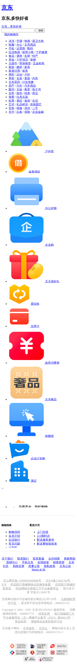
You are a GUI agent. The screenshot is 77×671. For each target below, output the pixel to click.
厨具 (25, 70)
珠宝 (35, 93)
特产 (35, 55)
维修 (19, 108)
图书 (11, 89)
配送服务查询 (45, 539)
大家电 (13, 547)
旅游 (27, 100)
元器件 (13, 63)
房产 (11, 85)
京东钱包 (29, 628)
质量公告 (34, 566)
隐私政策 (49, 566)
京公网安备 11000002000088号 (22, 580)
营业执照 (21, 621)
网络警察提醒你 (38, 646)
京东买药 (14, 82)
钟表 (27, 93)
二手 (35, 108)
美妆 (11, 59)
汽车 (19, 85)
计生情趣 (28, 82)
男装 (11, 78)
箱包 (19, 93)
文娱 (19, 89)
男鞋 (11, 74)
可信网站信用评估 (18, 646)
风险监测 (18, 566)
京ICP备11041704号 (58, 580)
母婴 (11, 96)
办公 (19, 44)
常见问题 (14, 543)
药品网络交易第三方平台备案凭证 (37, 588)
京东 (7, 7)
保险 (27, 111)
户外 (27, 74)
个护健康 (41, 52)
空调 (19, 40)
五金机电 (38, 63)
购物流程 (14, 531)
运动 (19, 74)
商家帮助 (69, 558)
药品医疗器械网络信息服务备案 (31, 584)
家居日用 (14, 70)
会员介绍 (14, 535)
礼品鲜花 (22, 104)
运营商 (20, 48)
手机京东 (27, 562)
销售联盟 (58, 562)
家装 (11, 67)
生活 (35, 100)
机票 (11, 100)
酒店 (19, 100)
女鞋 (11, 93)
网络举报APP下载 (38, 652)
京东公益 (65, 566)
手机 (11, 48)
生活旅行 (14, 539)
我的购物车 (11, 34)
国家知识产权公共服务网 (46, 659)
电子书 (36, 89)
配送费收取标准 (47, 543)
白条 (19, 111)
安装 (11, 108)
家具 (27, 67)
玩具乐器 (22, 96)
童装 (27, 78)
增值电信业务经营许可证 (46, 621)
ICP (4, 584)
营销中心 (12, 562)
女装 (19, 78)
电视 (27, 40)
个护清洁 (22, 59)
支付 (11, 111)
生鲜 (27, 55)
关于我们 (7, 558)
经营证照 (44, 613)
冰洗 (11, 40)
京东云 (43, 628)
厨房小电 (28, 52)
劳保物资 (25, 63)
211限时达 (43, 535)
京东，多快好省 (11, 26)
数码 (30, 48)
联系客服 (38, 558)
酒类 (19, 55)
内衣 (35, 78)
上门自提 (42, 531)
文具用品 (30, 44)
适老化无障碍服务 (29, 659)
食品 (11, 55)
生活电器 (14, 52)
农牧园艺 (36, 104)
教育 (27, 89)
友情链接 (43, 562)
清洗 (27, 108)
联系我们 (23, 558)
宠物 (33, 59)
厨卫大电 (38, 40)
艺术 (11, 104)
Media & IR (38, 569)
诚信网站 (59, 646)
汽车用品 (30, 85)
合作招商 (54, 558)
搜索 (40, 30)
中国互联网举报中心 (18, 652)
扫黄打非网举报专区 (59, 652)
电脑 (11, 44)
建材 (19, 67)
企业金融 (38, 111)
